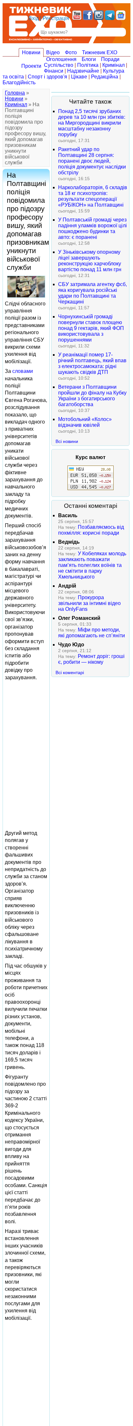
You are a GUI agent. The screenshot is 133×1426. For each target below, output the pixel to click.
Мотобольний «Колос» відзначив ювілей (85, 422)
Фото (71, 52)
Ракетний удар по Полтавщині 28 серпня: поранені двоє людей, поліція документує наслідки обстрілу (92, 161)
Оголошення (61, 59)
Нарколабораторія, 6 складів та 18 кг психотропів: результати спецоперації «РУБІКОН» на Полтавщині (92, 196)
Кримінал (113, 65)
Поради (110, 59)
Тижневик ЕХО (99, 52)
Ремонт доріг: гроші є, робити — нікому (91, 659)
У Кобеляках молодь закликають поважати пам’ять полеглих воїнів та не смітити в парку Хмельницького (92, 565)
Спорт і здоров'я (47, 76)
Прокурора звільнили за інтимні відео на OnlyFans (89, 603)
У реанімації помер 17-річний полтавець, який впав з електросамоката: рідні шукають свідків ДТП (92, 363)
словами (22, 371)
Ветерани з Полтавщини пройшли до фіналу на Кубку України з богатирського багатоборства (92, 395)
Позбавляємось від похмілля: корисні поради (91, 530)
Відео (53, 52)
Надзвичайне (83, 71)
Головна (15, 93)
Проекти (31, 66)
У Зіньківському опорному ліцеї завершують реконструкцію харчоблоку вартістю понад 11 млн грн (89, 260)
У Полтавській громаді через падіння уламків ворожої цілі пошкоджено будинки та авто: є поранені (92, 228)
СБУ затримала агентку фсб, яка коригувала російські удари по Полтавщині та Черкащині (92, 293)
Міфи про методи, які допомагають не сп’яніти (91, 632)
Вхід (33, 18)
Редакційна (104, 76)
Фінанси (53, 71)
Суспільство (58, 65)
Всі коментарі (70, 672)
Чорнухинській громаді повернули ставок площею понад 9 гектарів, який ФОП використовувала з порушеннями (91, 328)
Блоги (89, 59)
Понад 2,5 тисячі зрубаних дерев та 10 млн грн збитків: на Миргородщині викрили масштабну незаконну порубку (91, 122)
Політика (87, 65)
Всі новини (67, 441)
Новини (31, 52)
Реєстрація (56, 18)
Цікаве (79, 76)
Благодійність (19, 82)
